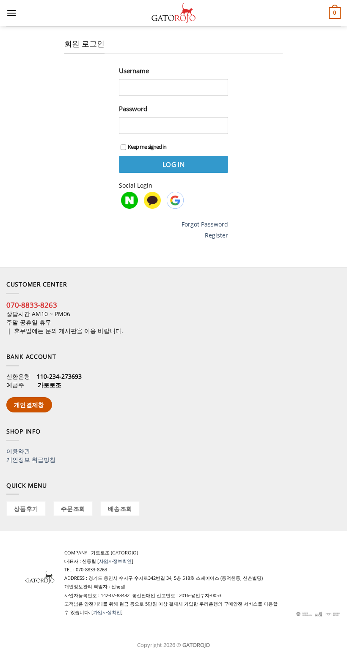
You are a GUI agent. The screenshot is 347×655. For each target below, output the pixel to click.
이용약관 (18, 451)
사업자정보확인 (115, 561)
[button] (11, 13)
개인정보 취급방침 (30, 460)
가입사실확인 (107, 612)
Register (216, 235)
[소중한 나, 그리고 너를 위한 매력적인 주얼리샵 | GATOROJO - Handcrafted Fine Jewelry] (173, 13)
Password (133, 108)
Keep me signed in (147, 146)
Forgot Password (205, 224)
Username (134, 70)
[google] (175, 200)
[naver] (129, 200)
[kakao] (152, 200)
